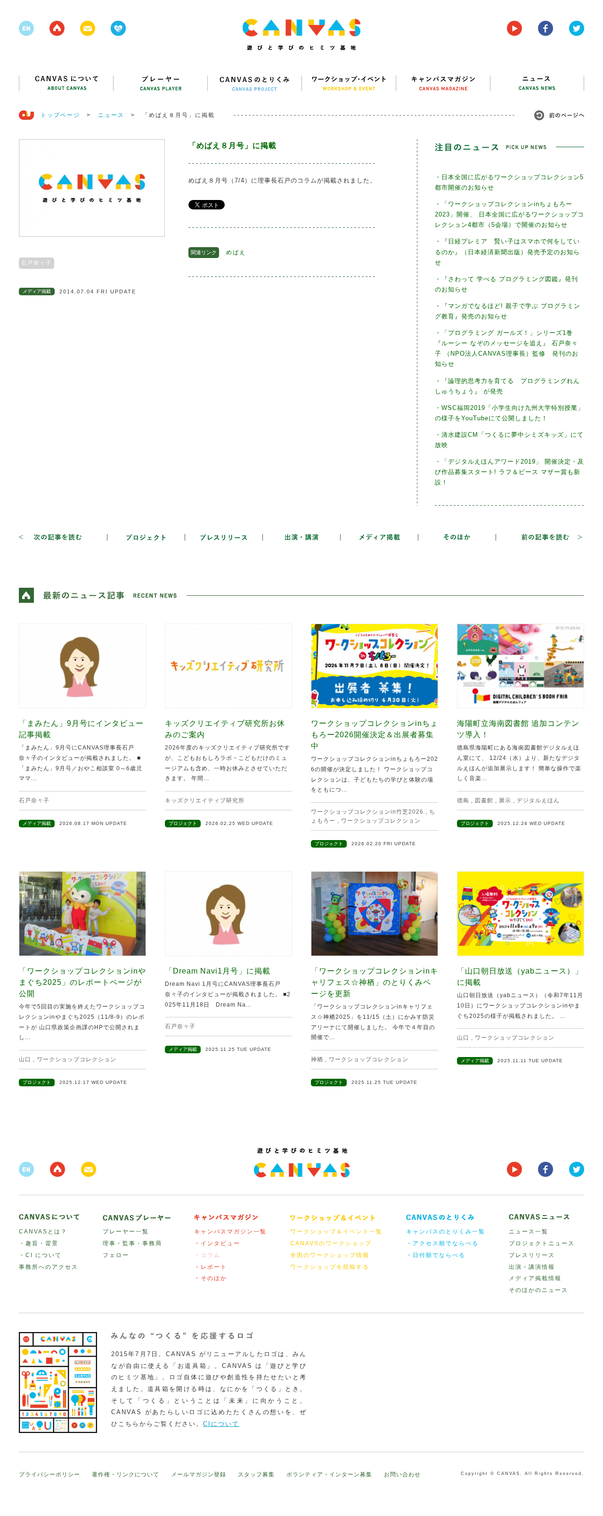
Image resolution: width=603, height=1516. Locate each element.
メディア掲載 (37, 291)
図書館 (484, 800)
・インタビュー (217, 1243)
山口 (25, 1059)
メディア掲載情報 (535, 1278)
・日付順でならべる (435, 1255)
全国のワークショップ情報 (329, 1255)
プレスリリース (532, 1255)
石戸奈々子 (36, 263)
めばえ (236, 252)
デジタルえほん (538, 800)
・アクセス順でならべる (442, 1243)
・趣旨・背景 (38, 1243)
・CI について (40, 1255)
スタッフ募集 (256, 1474)
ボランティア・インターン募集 (329, 1474)
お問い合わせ (402, 1474)
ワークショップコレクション (381, 820)
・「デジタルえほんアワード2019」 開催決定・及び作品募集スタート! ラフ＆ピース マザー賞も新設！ (509, 472)
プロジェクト (183, 823)
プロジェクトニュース (542, 1243)
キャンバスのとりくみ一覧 (445, 1231)
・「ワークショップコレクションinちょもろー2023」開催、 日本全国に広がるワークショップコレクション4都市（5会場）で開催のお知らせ (509, 214)
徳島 (463, 800)
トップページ (60, 115)
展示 (505, 800)
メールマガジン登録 (198, 1474)
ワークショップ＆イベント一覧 (336, 1231)
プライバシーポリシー (49, 1474)
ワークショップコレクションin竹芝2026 (367, 811)
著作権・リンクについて (125, 1474)
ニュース (111, 115)
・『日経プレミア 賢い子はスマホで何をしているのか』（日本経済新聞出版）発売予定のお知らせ (507, 252)
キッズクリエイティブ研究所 (204, 800)
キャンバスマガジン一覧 (230, 1231)
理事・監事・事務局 (132, 1243)
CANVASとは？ (43, 1231)
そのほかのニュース (538, 1290)
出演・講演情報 (532, 1267)
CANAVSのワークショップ (331, 1243)
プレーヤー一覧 (126, 1231)
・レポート (210, 1267)
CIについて (221, 1423)
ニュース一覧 (528, 1231)
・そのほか (210, 1278)
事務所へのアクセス (48, 1267)
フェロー (116, 1255)
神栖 (317, 1059)
